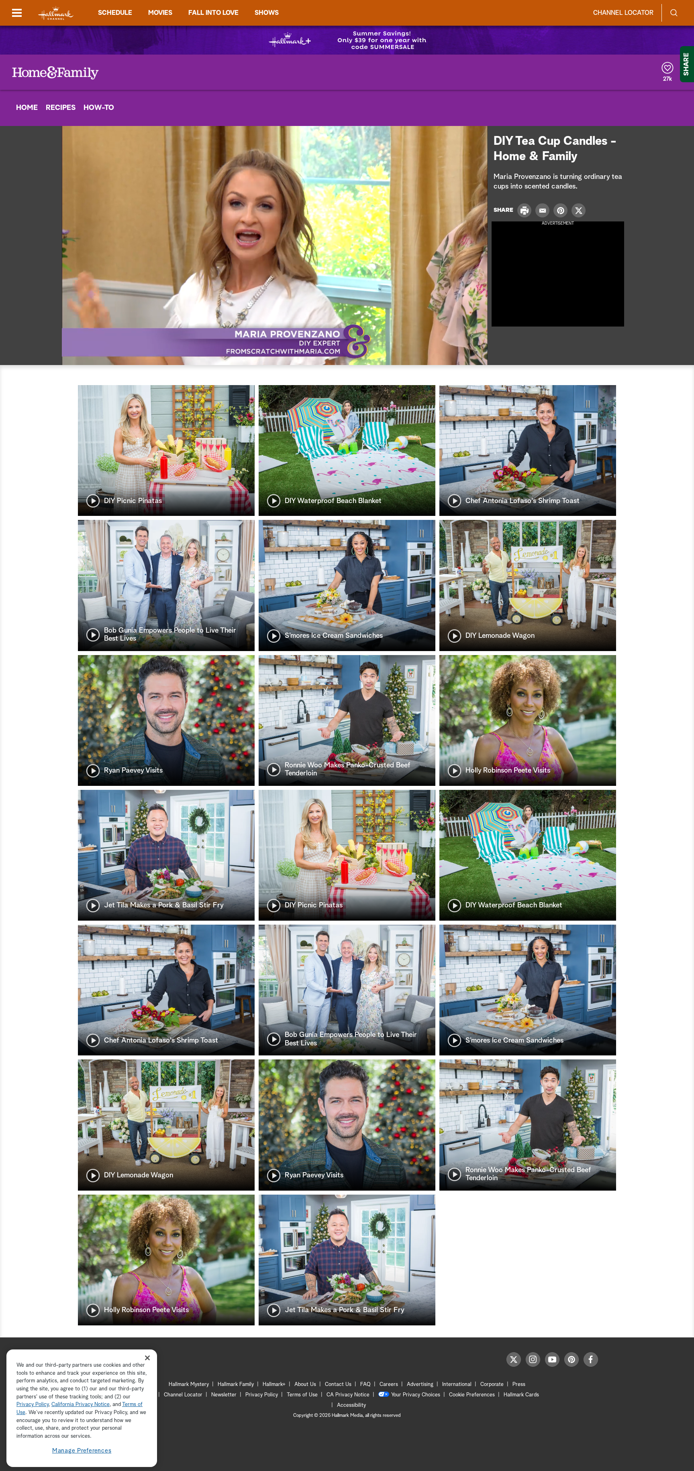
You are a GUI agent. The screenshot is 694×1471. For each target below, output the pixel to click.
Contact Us (338, 1384)
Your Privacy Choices (415, 1395)
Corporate (492, 1384)
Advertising (420, 1384)
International (457, 1384)
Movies (160, 13)
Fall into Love (213, 13)
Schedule (115, 13)
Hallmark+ (274, 1384)
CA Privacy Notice (348, 1395)
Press (518, 1384)
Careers (389, 1384)
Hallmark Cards (521, 1395)
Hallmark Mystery (189, 1384)
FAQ (365, 1384)
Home (27, 108)
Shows (267, 13)
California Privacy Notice (80, 1405)
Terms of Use (302, 1395)
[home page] (56, 13)
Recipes (61, 108)
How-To (99, 108)
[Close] (147, 1358)
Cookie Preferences (472, 1395)
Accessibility (351, 1405)
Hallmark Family (236, 1384)
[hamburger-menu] (17, 13)
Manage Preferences (82, 1451)
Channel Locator (623, 13)
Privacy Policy (261, 1395)
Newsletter (224, 1395)
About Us (305, 1384)
